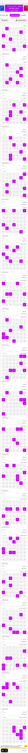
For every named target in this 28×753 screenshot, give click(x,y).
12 (17, 32)
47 (17, 49)
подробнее (15, 745)
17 (10, 35)
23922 (5, 462)
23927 (5, 280)
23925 (5, 353)
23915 (5, 717)
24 (10, 39)
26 (17, 39)
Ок (25, 746)
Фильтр (5, 20)
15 (3, 35)
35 (24, 42)
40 (17, 46)
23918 (5, 608)
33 (17, 42)
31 (10, 42)
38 (10, 46)
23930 (5, 171)
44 (6, 377)
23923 (5, 426)
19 (17, 35)
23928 (5, 244)
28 (24, 39)
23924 (5, 389)
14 (24, 32)
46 (14, 49)
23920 (5, 535)
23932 (5, 98)
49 (24, 49)
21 (24, 35)
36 (3, 46)
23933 (5, 62)
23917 (5, 644)
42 (24, 46)
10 (10, 32)
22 (3, 39)
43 (3, 49)
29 (3, 42)
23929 (5, 207)
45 (10, 49)
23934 (5, 25)
